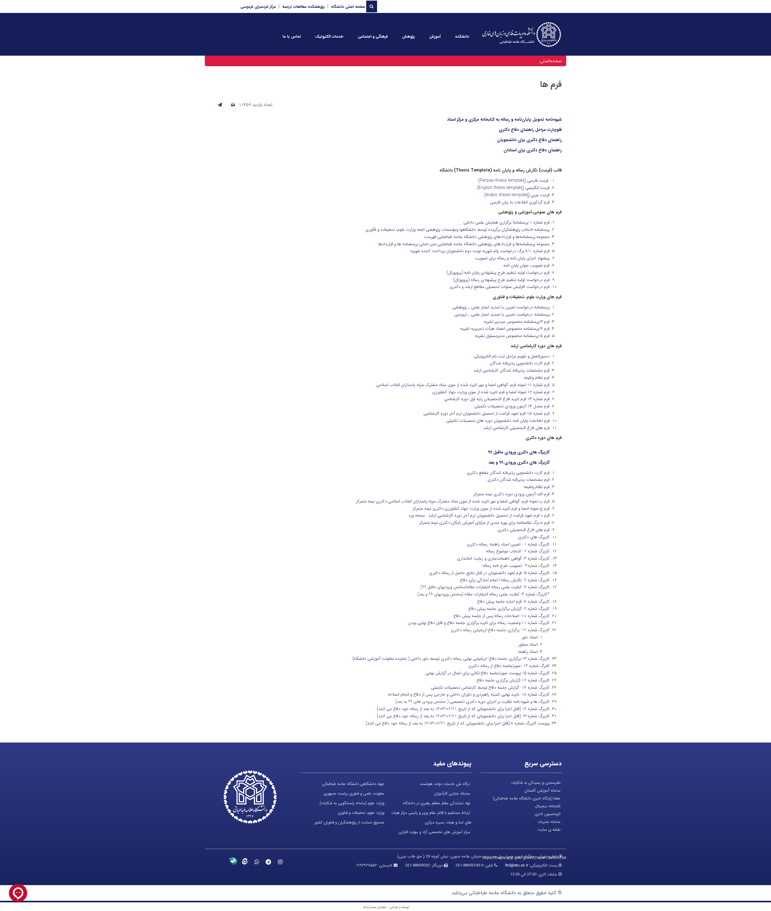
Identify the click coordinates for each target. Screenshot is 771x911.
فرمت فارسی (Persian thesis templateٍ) (513, 180)
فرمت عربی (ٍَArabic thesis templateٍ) (517, 195)
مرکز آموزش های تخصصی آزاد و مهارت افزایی (434, 832)
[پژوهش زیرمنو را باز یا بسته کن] (395, 36)
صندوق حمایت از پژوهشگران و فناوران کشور (349, 822)
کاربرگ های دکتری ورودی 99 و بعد (519, 462)
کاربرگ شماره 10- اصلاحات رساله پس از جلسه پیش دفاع (501, 616)
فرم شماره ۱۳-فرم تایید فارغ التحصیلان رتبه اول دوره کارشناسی (497, 399)
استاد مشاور (528, 644)
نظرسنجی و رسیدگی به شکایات (535, 783)
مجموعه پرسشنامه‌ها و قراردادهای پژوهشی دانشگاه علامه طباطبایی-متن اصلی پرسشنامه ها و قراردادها (464, 244)
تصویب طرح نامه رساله (502, 565)
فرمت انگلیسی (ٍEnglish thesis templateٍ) (513, 187)
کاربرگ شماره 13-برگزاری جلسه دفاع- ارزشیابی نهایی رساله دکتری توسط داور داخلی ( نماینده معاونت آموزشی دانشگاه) (451, 658)
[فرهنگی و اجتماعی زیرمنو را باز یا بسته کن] (350, 36)
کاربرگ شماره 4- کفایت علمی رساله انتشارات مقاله (506, 594)
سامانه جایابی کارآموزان (452, 793)
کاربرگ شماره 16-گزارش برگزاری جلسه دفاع (513, 680)
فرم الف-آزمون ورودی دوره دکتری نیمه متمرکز (511, 494)
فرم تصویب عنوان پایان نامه (526, 265)
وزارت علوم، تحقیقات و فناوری (361, 813)
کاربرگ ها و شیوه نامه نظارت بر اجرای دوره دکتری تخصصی (500, 701)
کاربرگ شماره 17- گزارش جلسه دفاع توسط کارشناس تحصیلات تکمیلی (490, 687)
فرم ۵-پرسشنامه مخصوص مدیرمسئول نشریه (512, 335)
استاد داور (530, 637)
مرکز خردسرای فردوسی (258, 7)
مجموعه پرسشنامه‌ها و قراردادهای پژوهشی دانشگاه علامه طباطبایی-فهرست (487, 236)
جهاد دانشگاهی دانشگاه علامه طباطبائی (353, 784)
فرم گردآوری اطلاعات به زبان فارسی (520, 202)
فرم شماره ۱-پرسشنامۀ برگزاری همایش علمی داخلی (507, 222)
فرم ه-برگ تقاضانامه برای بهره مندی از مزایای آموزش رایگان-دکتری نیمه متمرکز (484, 522)
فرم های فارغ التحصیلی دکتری (524, 530)
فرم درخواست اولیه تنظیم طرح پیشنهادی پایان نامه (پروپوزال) (498, 272)
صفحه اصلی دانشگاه (348, 7)
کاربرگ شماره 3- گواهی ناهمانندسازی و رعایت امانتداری (503, 558)
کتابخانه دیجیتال (547, 806)
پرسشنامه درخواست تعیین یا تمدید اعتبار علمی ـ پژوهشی (501, 307)
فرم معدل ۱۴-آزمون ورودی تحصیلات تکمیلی (512, 406)
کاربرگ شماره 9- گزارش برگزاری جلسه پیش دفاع (509, 608)
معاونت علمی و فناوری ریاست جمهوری (353, 793)
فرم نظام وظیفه (537, 377)
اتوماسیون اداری (547, 814)
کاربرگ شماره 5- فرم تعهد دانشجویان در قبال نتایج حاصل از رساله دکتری (489, 573)
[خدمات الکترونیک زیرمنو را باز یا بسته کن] (308, 36)
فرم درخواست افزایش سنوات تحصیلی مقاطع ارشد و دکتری (500, 286)
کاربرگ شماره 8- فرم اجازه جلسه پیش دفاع (513, 601)
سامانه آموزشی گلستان (542, 790)
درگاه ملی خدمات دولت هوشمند (445, 784)
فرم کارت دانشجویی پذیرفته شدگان (520, 363)
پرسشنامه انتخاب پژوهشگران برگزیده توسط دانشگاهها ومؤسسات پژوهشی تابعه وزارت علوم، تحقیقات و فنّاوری (457, 229)
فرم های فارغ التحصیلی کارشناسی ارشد (516, 428)
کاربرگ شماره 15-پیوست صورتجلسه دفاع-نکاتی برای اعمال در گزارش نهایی (487, 673)
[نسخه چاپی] (233, 105)
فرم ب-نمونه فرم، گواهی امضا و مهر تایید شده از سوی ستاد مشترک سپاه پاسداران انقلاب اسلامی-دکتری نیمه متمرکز (453, 501)
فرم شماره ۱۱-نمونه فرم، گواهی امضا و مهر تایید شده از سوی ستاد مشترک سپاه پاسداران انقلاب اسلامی (463, 384)
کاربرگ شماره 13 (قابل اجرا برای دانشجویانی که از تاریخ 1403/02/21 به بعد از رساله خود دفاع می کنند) (463, 716)
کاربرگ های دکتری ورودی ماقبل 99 (519, 452)
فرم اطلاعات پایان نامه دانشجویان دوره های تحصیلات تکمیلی (498, 420)
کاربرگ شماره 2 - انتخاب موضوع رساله (518, 551)
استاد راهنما (528, 651)
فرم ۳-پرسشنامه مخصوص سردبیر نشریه (517, 321)
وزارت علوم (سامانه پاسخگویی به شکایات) (352, 803)
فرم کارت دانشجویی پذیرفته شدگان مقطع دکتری (508, 472)
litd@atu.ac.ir (516, 865)
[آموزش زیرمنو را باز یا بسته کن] (422, 36)
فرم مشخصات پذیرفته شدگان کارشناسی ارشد (511, 370)
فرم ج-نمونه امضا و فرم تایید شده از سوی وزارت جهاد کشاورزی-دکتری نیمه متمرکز (481, 508)
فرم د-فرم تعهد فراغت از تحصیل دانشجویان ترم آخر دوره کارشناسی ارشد (489, 515)
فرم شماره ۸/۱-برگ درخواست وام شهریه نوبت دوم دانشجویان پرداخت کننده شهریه (480, 251)
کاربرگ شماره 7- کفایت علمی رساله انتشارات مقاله (508, 587)
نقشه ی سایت (549, 829)
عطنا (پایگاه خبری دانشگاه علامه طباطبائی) (526, 798)
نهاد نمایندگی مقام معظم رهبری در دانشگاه (436, 803)
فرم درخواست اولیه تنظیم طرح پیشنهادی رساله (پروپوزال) (501, 279)
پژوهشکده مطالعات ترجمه (303, 7)
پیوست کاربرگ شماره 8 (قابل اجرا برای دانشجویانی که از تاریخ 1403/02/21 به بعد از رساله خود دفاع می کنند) (458, 723)
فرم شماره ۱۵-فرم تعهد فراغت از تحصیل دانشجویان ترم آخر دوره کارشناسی (486, 413)
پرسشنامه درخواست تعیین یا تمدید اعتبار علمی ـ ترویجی (502, 314)
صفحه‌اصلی (551, 61)
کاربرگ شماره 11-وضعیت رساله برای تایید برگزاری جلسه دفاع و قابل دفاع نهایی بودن (479, 622)
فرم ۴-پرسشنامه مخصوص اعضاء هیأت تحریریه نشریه (505, 328)
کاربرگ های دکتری (534, 537)
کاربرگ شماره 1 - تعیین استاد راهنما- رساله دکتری (508, 544)
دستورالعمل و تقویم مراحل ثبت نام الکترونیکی (512, 356)
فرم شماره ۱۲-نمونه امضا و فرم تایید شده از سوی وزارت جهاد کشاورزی (491, 392)
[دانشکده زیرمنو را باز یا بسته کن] (448, 36)
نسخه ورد (416, 515)
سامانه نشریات (549, 822)
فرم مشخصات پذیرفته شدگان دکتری (519, 479)
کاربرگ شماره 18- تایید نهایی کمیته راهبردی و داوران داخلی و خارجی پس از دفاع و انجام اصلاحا (469, 694)
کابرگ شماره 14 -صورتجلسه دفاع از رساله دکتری (509, 665)
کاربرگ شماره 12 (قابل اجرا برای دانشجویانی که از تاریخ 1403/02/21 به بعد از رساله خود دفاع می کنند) (463, 709)
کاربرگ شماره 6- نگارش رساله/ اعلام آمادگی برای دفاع (505, 580)
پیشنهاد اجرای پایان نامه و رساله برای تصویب (512, 258)
